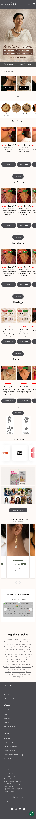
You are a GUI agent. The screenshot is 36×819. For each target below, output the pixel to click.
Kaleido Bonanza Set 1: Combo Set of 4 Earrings (24, 334)
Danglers (29, 647)
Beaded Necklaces (17, 657)
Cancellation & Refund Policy (13, 755)
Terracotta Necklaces (23, 652)
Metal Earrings (8, 647)
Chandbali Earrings (19, 649)
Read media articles (18, 510)
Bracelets (14, 664)
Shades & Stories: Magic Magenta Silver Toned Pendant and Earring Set (9, 211)
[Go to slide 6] (21, 60)
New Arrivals (10, 639)
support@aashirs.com (10, 774)
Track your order (9, 698)
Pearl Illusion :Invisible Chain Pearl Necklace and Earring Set (24, 391)
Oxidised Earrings (19, 647)
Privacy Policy (8, 742)
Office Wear (7, 83)
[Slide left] (14, 96)
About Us (7, 710)
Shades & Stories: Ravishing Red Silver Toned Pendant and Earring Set (24, 211)
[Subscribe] (28, 802)
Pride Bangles (10, 669)
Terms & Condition (10, 759)
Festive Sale (22, 664)
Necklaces (12, 652)
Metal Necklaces (20, 654)
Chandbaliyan (8, 649)
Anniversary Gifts (18, 677)
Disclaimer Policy (9, 750)
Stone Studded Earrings (18, 642)
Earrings (17, 639)
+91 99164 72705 (9, 776)
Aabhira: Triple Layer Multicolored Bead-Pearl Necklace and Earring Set (9, 392)
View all (18, 176)
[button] (2, 4)
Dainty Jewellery (15, 667)
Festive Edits (22, 83)
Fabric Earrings (15, 644)
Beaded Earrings (26, 644)
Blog (5, 714)
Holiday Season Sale (18, 672)
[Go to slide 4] (18, 60)
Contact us (7, 738)
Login (6, 690)
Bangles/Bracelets (9, 726)
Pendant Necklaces (19, 659)
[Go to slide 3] (17, 60)
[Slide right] (22, 96)
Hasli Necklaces (25, 662)
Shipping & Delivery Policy (12, 746)
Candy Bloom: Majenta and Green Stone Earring (9, 149)
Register (6, 694)
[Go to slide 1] (14, 60)
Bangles (8, 664)
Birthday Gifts (26, 674)
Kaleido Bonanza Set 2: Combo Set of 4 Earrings (9, 334)
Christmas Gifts (16, 674)
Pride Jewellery (27, 667)
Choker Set (15, 662)
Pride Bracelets (20, 669)
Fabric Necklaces (8, 654)
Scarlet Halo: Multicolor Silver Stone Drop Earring (24, 149)
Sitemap (6, 763)
